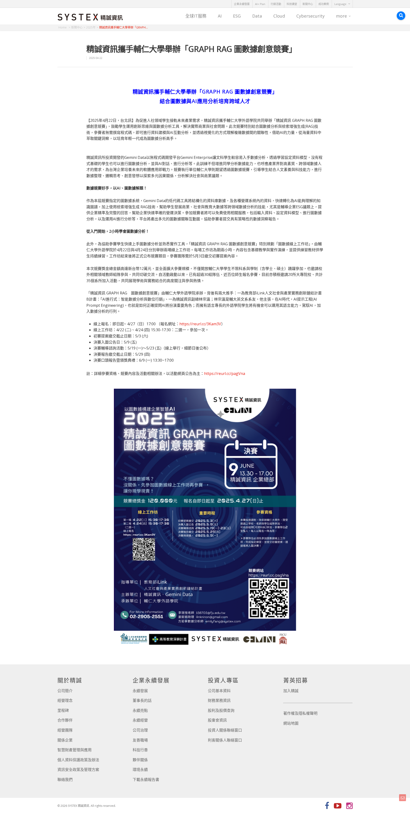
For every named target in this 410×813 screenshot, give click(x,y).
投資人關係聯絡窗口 (225, 730)
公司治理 (140, 730)
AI (220, 16)
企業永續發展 (242, 4)
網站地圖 (290, 723)
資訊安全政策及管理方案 (78, 769)
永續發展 (140, 690)
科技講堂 (292, 4)
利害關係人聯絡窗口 (225, 740)
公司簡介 (65, 690)
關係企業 (65, 740)
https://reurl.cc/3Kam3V (200, 323)
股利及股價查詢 (221, 710)
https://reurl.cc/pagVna (224, 373)
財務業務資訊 (219, 700)
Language (340, 4)
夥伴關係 (140, 759)
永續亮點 (140, 710)
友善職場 (140, 740)
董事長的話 (142, 700)
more (341, 16)
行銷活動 (276, 4)
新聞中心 (308, 4)
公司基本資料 (219, 690)
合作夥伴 (65, 720)
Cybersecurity (310, 16)
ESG (237, 16)
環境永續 (140, 769)
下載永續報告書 (146, 779)
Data (257, 16)
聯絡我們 (65, 779)
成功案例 (323, 4)
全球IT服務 (195, 16)
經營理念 (65, 700)
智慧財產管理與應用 (74, 749)
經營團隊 (65, 730)
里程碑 (63, 710)
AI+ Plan (260, 4)
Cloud (279, 16)
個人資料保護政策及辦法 (78, 759)
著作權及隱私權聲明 (300, 713)
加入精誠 (290, 690)
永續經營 (140, 720)
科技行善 (140, 749)
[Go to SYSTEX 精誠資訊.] (64, 27)
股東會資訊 (217, 720)
